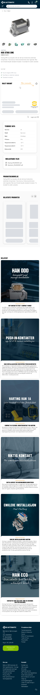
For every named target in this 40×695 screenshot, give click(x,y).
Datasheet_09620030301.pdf (15, 165)
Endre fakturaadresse (27, 675)
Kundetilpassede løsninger (10, 669)
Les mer (3, 69)
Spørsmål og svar (26, 671)
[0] (35, 2)
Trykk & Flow (25, 638)
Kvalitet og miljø (7, 673)
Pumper (23, 642)
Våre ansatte (24, 667)
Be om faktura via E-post (28, 677)
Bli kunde (23, 669)
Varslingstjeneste (7, 679)
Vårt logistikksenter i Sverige (10, 667)
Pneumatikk (24, 640)
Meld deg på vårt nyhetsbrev (11, 648)
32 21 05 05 (8, 637)
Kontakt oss (24, 665)
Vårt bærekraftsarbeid (9, 671)
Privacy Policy (6, 675)
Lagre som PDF (35, 117)
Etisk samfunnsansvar (9, 677)
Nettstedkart (24, 686)
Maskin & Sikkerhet (26, 632)
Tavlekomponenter (26, 630)
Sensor (23, 634)
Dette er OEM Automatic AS (10, 665)
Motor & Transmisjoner (27, 636)
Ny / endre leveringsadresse (29, 673)
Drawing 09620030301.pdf (15, 163)
